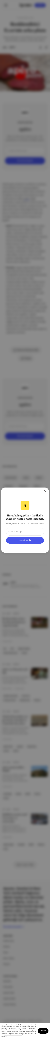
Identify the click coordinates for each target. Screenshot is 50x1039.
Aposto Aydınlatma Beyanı (13, 1035)
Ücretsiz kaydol (25, 540)
